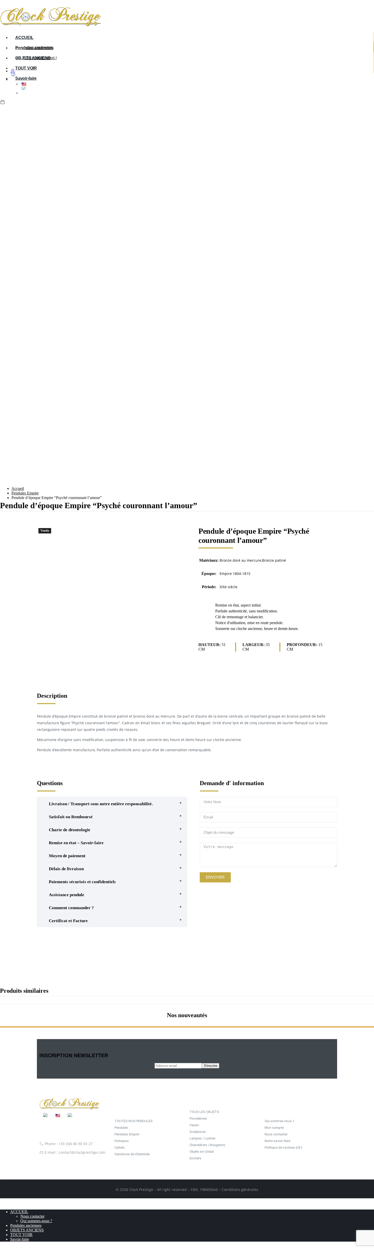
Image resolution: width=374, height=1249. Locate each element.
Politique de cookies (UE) (283, 1147)
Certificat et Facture (68, 920)
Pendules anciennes (34, 48)
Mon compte (274, 1128)
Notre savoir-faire (277, 1141)
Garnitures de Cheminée (132, 1154)
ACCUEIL (24, 37)
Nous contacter (276, 1134)
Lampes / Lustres (202, 1138)
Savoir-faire (19, 1239)
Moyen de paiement (67, 855)
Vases (194, 1125)
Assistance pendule (66, 894)
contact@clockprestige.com (82, 1152)
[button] (2, 61)
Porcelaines (198, 1118)
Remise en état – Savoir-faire (76, 842)
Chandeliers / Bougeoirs (207, 1145)
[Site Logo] (51, 25)
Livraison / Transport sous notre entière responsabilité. (101, 803)
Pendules (121, 1128)
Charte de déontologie (69, 829)
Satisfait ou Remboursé (71, 816)
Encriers (196, 1158)
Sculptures (198, 1132)
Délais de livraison (66, 868)
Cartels (119, 1147)
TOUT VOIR (21, 1234)
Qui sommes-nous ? (279, 1121)
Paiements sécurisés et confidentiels (82, 881)
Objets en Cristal (202, 1151)
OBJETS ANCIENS (27, 1230)
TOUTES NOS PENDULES (133, 1121)
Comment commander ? (71, 907)
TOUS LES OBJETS (204, 1112)
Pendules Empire (126, 1134)
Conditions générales (240, 1189)
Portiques (121, 1141)
